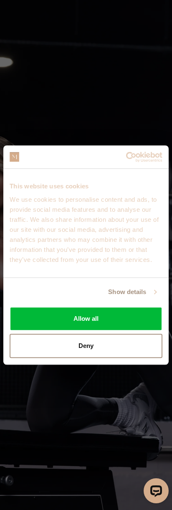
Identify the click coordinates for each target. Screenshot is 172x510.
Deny (86, 345)
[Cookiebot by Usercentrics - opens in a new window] (125, 157)
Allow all (86, 318)
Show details (127, 291)
